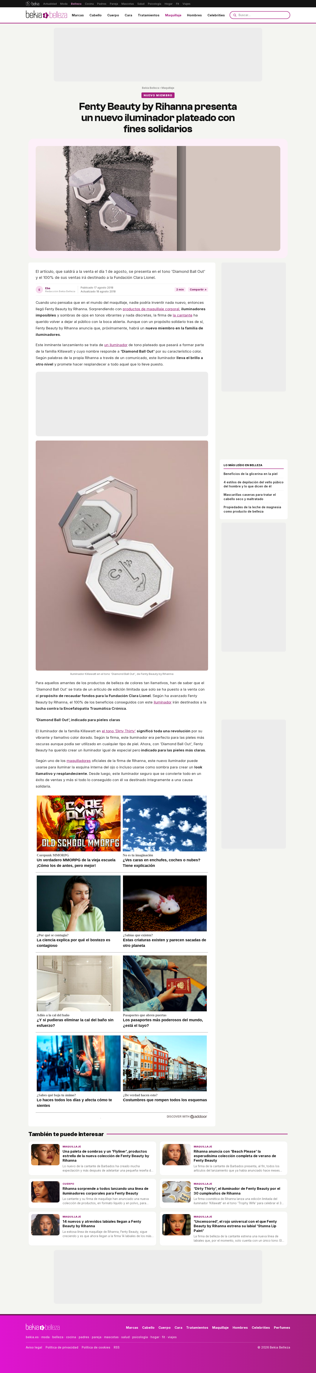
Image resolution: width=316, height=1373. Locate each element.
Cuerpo (113, 15)
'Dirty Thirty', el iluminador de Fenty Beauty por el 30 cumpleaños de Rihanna (237, 1190)
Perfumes (282, 1327)
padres (84, 1337)
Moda (63, 3)
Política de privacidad (62, 1347)
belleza (57, 1337)
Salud (140, 3)
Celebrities (216, 15)
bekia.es (32, 1337)
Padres (101, 3)
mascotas (111, 1337)
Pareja (114, 3)
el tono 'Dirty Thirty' (119, 731)
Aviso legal (34, 1347)
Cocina (89, 3)
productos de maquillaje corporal (151, 309)
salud (125, 1337)
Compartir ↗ (198, 289)
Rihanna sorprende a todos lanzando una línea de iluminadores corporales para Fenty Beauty (105, 1190)
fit (163, 1337)
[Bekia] (32, 3)
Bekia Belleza (150, 87)
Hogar (169, 3)
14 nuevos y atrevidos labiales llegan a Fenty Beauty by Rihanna (102, 1223)
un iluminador (115, 345)
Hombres (194, 15)
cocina (71, 1337)
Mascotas (127, 3)
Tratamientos (149, 15)
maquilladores (79, 761)
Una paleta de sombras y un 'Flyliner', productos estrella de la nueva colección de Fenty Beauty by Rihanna (106, 1156)
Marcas (78, 15)
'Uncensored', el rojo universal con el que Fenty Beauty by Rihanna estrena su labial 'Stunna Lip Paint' (235, 1226)
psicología (140, 1337)
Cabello (95, 15)
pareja (96, 1337)
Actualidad (50, 3)
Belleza (76, 3)
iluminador (163, 702)
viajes (172, 1337)
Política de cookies (96, 1347)
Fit (177, 3)
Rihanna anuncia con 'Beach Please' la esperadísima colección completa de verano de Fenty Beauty (235, 1156)
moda (45, 1337)
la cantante (182, 315)
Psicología (154, 3)
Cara (128, 15)
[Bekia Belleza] (46, 15)
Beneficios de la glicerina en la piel (251, 474)
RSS (117, 1347)
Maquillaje (173, 15)
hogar (154, 1337)
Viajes (186, 3)
